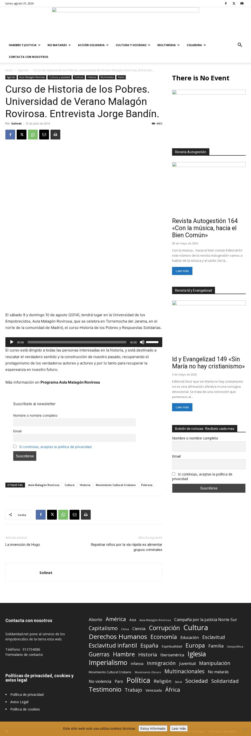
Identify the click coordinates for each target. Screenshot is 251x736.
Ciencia (138, 628)
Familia (216, 646)
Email (17, 431)
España (149, 645)
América (116, 619)
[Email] (44, 134)
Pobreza (146, 485)
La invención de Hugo (22, 544)
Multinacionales (184, 671)
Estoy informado (152, 728)
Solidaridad (225, 681)
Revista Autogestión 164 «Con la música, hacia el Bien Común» (205, 228)
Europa (195, 645)
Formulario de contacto (24, 654)
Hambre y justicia (23, 45)
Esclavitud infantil (113, 645)
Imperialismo (108, 662)
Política (138, 680)
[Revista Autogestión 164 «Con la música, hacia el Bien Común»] (209, 188)
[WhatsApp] (33, 134)
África (172, 689)
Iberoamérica (172, 655)
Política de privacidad (27, 694)
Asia (132, 619)
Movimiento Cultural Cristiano (116, 485)
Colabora (194, 45)
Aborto (95, 619)
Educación (189, 637)
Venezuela (154, 690)
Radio (121, 77)
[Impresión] (55, 134)
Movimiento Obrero (148, 672)
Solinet (16, 123)
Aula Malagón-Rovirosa (32, 77)
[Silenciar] (142, 342)
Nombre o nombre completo (35, 415)
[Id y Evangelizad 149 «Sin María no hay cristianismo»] (209, 327)
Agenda (22, 70)
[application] (83, 342)
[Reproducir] (11, 342)
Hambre (124, 654)
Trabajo (133, 690)
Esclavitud (213, 637)
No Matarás (57, 45)
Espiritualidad (172, 646)
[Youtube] (242, 3)
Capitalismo (103, 628)
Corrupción (164, 627)
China (125, 629)
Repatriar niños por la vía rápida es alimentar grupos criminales (126, 547)
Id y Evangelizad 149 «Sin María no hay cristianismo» (208, 363)
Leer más (182, 271)
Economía (164, 636)
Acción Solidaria (91, 45)
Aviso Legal (19, 701)
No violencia (100, 681)
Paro (119, 681)
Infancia (137, 663)
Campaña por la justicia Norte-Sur (205, 619)
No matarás (218, 671)
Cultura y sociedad (131, 45)
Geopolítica (235, 646)
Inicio (9, 70)
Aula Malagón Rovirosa (43, 485)
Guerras (99, 654)
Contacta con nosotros (28, 57)
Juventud (187, 663)
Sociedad (196, 680)
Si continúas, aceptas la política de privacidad (55, 447)
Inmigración (161, 663)
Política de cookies (25, 709)
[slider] (153, 341)
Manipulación (214, 663)
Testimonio (105, 689)
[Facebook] (225, 3)
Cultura (78, 77)
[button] (240, 45)
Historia (92, 77)
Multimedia (166, 45)
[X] (234, 3)
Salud (178, 682)
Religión (162, 681)
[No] (244, 728)
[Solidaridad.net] (125, 23)
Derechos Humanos (118, 636)
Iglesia (197, 654)
